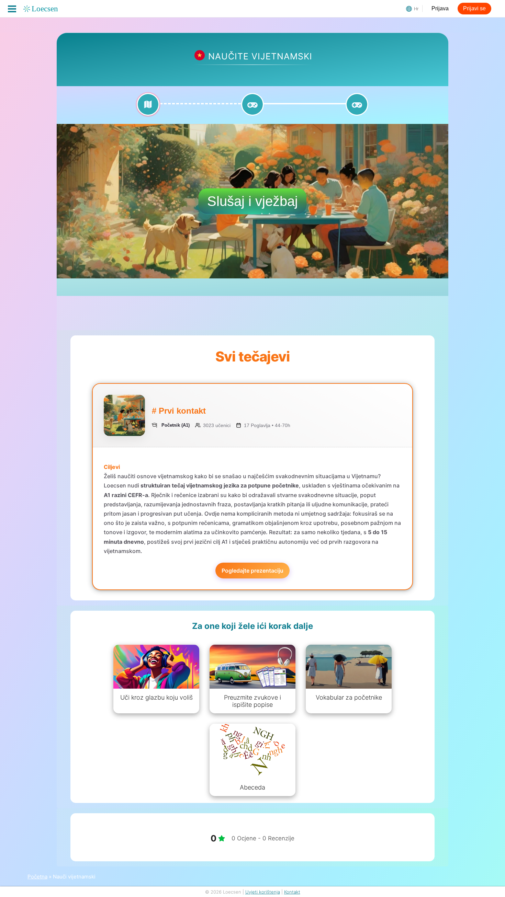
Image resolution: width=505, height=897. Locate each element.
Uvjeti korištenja (262, 892)
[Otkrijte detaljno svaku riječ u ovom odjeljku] (148, 108)
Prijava (440, 8)
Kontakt (292, 892)
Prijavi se (474, 8)
